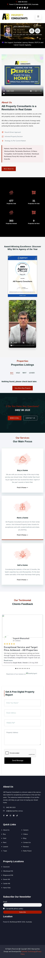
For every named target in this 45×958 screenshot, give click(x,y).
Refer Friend (27, 851)
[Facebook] (17, 8)
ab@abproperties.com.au (14, 811)
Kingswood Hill (8, 875)
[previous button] (3, 31)
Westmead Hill (8, 871)
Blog (24, 838)
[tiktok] (27, 8)
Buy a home (22, 470)
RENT (24, 373)
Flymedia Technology (28, 951)
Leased (5, 847)
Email (5, 902)
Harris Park (6, 888)
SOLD (18, 373)
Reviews (26, 847)
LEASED (32, 373)
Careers (25, 830)
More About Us (9, 169)
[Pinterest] (25, 8)
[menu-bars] (38, 16)
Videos (25, 834)
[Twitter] (20, 8)
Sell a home (22, 565)
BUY (11, 373)
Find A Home (21, 488)
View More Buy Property (23, 388)
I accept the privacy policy (14, 908)
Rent (4, 842)
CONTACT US (30, 418)
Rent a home (22, 518)
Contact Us (27, 842)
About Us (6, 830)
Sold (4, 838)
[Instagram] (22, 8)
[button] (15, 668)
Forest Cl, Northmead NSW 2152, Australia (23, 4)
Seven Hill (6, 879)
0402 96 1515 (22, 2)
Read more (8, 660)
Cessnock (6, 867)
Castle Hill (6, 884)
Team (5, 851)
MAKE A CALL (14, 418)
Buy (4, 834)
